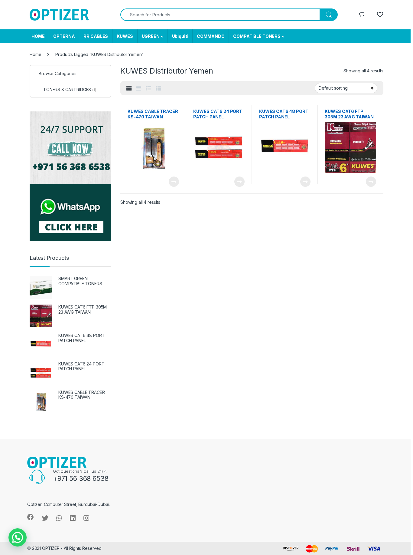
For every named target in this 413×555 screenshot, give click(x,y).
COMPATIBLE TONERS (257, 36)
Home (35, 54)
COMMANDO (210, 36)
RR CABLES (95, 36)
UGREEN (151, 36)
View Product (171, 182)
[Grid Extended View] (138, 88)
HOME (37, 36)
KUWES (125, 36)
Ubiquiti (180, 36)
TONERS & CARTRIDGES (69, 89)
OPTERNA (64, 36)
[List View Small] (158, 88)
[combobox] (220, 14)
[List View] (148, 88)
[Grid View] (129, 88)
